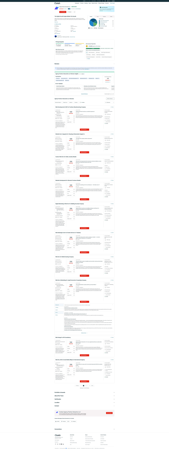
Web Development (91, 52)
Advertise (102, 442)
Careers (71, 438)
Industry (70, 102)
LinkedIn (58, 421)
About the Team (72, 36)
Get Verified (102, 438)
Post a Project (112, 3)
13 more (88, 58)
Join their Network (78, 8)
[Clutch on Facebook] (55, 444)
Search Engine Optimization (105, 52)
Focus (97, 16)
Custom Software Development (104, 20)
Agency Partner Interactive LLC (64, 6)
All (86, 52)
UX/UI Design (88, 54)
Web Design (101, 24)
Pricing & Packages (101, 3)
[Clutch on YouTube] (61, 444)
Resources (107, 3)
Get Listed (102, 436)
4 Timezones (58, 33)
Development (77, 3)
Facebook (64, 421)
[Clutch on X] (57, 444)
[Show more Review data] (84, 130)
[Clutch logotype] (57, 3)
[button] (58, 102)
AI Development (102, 23)
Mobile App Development (100, 54)
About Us (71, 436)
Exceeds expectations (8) (60, 80)
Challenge (56, 307)
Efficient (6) (67, 80)
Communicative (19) (64, 78)
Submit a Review (109, 98)
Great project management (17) (74, 78)
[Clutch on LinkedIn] (63, 444)
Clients (111, 16)
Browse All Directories (88, 436)
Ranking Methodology (73, 442)
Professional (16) (91, 78)
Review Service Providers (89, 438)
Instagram (74, 421)
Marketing (86, 3)
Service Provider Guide (104, 444)
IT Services (82, 3)
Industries (104, 16)
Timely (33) (58, 78)
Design (90, 3)
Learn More (101, 10)
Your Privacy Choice (62, 448)
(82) (110, 80)
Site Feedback (57, 440)
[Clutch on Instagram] (59, 444)
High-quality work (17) (83, 78)
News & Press (72, 440)
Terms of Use (78, 448)
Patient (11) (97, 78)
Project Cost (65, 102)
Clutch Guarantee (103, 440)
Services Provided (58, 102)
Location (76, 102)
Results (56, 312)
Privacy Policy (57, 448)
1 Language (74, 31)
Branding (93, 54)
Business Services (94, 3)
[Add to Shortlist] (74, 12)
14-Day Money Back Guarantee (90, 440)
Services (91, 16)
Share (113, 156)
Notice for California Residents (72, 448)
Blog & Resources (88, 442)
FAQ (70, 444)
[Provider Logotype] (57, 8)
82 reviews (65, 8)
